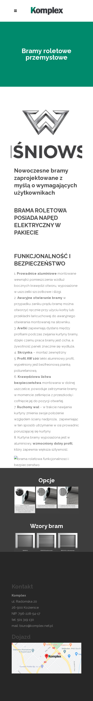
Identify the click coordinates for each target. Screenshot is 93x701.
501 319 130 (25, 620)
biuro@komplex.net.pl (36, 626)
